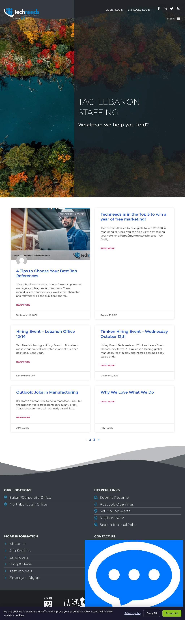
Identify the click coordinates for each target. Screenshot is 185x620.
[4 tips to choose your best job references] (50, 234)
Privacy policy (132, 613)
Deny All (152, 613)
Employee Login (140, 10)
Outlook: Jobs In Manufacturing (47, 392)
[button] (171, 19)
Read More (23, 304)
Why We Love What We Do (127, 392)
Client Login (116, 10)
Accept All (172, 613)
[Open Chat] (134, 579)
